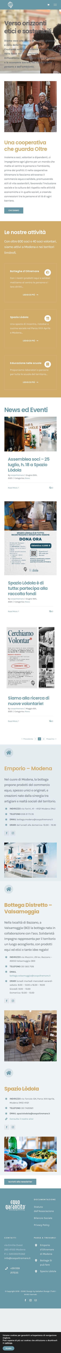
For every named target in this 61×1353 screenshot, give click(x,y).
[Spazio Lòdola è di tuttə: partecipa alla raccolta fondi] (30, 538)
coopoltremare (17, 475)
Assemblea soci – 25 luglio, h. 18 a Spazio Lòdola (29, 464)
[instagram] (12, 833)
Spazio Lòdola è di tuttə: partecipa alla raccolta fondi (28, 588)
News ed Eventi (26, 409)
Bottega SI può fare (46, 1262)
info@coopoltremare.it (17, 1258)
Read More (12, 488)
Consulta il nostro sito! (21, 1119)
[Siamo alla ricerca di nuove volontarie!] (30, 657)
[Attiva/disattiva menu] (55, 5)
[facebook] (6, 833)
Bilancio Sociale (43, 1218)
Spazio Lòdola (48, 1271)
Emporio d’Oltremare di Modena (47, 1249)
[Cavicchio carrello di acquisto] (48, 5)
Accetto (8, 1348)
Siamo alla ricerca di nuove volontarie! (28, 700)
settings (8, 1343)
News (27, 478)
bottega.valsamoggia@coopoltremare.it (30, 975)
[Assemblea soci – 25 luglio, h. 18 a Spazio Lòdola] (30, 434)
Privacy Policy (41, 1225)
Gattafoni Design (42, 1291)
